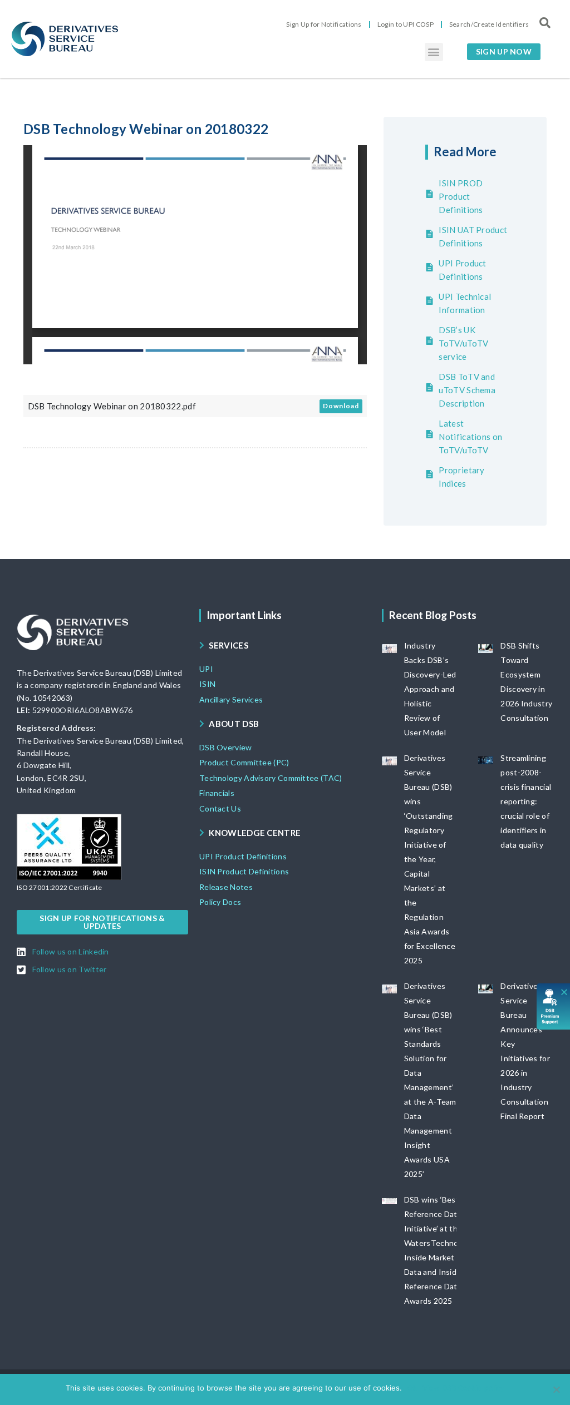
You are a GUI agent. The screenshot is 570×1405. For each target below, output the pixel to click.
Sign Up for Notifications (324, 24)
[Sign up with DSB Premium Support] (553, 1006)
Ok (412, 1387)
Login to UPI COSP (405, 24)
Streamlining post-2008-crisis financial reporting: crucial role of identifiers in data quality (525, 801)
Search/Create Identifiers (489, 24)
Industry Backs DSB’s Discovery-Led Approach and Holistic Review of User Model (430, 689)
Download (341, 406)
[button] (434, 52)
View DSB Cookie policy (463, 1387)
